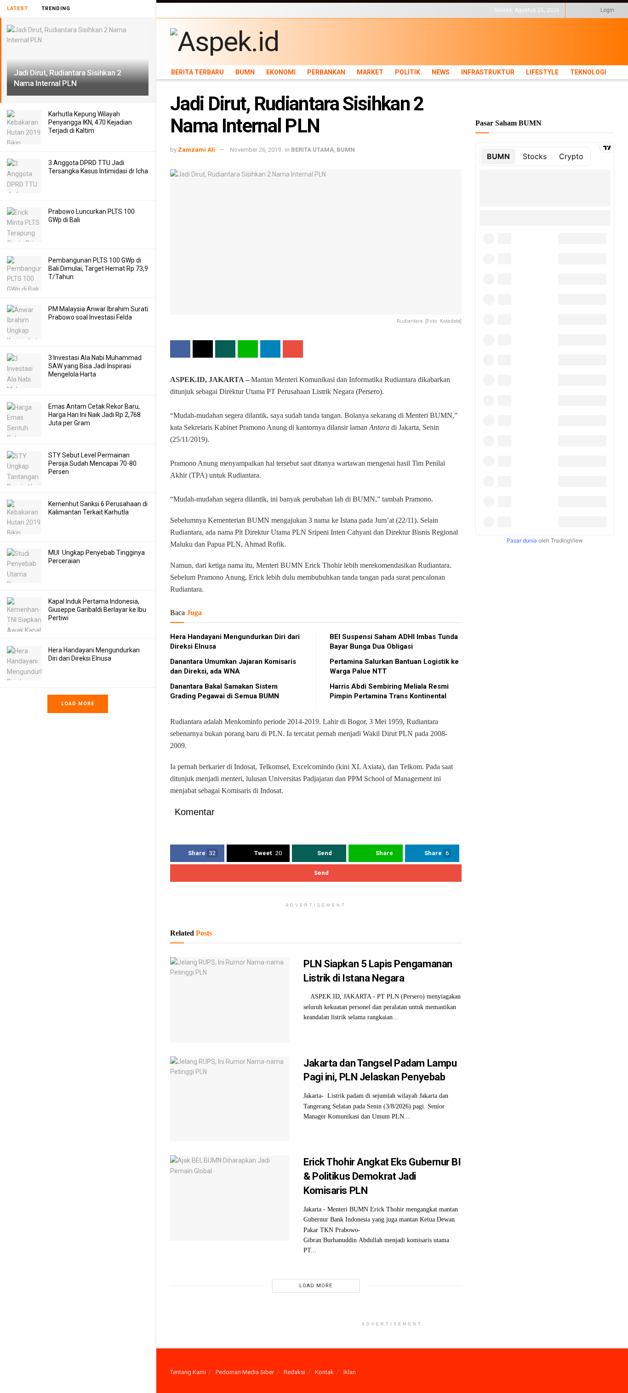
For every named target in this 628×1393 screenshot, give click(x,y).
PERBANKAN (287, 10)
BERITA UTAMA (312, 149)
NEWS (368, 10)
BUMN (228, 10)
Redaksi (294, 1372)
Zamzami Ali (196, 149)
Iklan (349, 1372)
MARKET (320, 10)
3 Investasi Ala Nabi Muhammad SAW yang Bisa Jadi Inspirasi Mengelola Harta (95, 366)
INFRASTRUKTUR (403, 10)
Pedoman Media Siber (245, 1372)
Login (606, 10)
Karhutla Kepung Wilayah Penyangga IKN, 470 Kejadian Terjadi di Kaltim (90, 122)
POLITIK (345, 10)
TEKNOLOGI (476, 10)
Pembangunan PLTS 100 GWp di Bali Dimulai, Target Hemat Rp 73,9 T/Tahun (98, 268)
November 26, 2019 (255, 149)
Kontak (324, 1372)
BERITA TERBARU (192, 10)
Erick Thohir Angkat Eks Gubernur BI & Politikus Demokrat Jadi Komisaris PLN (382, 1176)
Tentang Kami (188, 1372)
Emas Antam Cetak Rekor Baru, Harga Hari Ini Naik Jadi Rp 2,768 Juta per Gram (94, 415)
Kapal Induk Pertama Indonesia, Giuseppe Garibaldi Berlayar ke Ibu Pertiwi (97, 610)
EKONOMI (254, 10)
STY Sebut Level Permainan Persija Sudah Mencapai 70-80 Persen (92, 463)
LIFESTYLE (443, 10)
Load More (77, 704)
